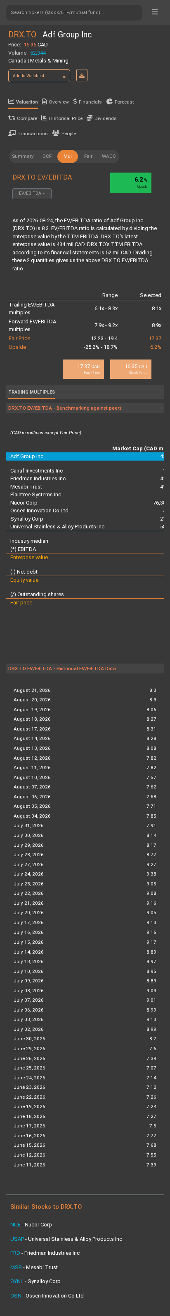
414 (164, 478)
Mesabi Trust (26, 487)
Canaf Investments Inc (36, 471)
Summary (23, 156)
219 (164, 519)
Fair (88, 156)
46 (166, 510)
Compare (27, 118)
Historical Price (66, 118)
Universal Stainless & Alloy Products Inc (57, 526)
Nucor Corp (24, 503)
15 (166, 471)
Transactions (33, 133)
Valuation (27, 102)
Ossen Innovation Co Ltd (39, 510)
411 (164, 487)
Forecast (124, 102)
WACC (109, 156)
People (68, 133)
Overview (59, 102)
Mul (68, 156)
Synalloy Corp (26, 519)
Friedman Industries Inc (38, 478)
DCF (47, 156)
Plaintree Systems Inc (35, 494)
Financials (90, 102)
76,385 (161, 503)
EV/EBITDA (30, 193)
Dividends (105, 118)
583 (164, 526)
